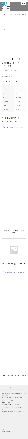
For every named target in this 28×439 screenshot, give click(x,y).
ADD (12, 431)
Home (4, 14)
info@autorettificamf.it (7, 400)
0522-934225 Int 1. (6, 402)
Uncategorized (9, 14)
